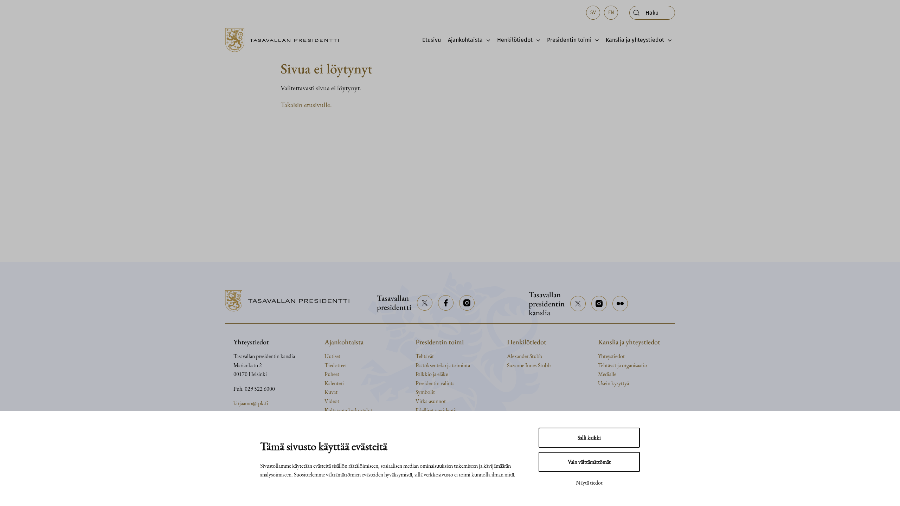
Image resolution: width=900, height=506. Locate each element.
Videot (331, 401)
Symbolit (425, 392)
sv (593, 12)
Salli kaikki (589, 437)
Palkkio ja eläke (432, 374)
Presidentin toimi (569, 40)
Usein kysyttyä (613, 383)
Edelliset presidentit (436, 410)
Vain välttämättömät (589, 462)
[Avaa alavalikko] (486, 40)
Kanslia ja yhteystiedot (635, 40)
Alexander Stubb (524, 356)
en (611, 12)
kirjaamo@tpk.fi (250, 403)
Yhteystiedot (611, 356)
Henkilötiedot (515, 40)
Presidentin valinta (435, 383)
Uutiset (332, 356)
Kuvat (331, 392)
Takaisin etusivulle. (306, 104)
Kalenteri (334, 383)
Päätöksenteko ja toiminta (443, 365)
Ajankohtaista (465, 40)
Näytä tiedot (589, 482)
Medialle (607, 374)
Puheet (331, 374)
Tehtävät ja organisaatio (622, 365)
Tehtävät (425, 356)
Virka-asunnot (431, 401)
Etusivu (431, 40)
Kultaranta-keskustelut (348, 410)
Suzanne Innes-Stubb (529, 365)
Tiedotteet (335, 365)
